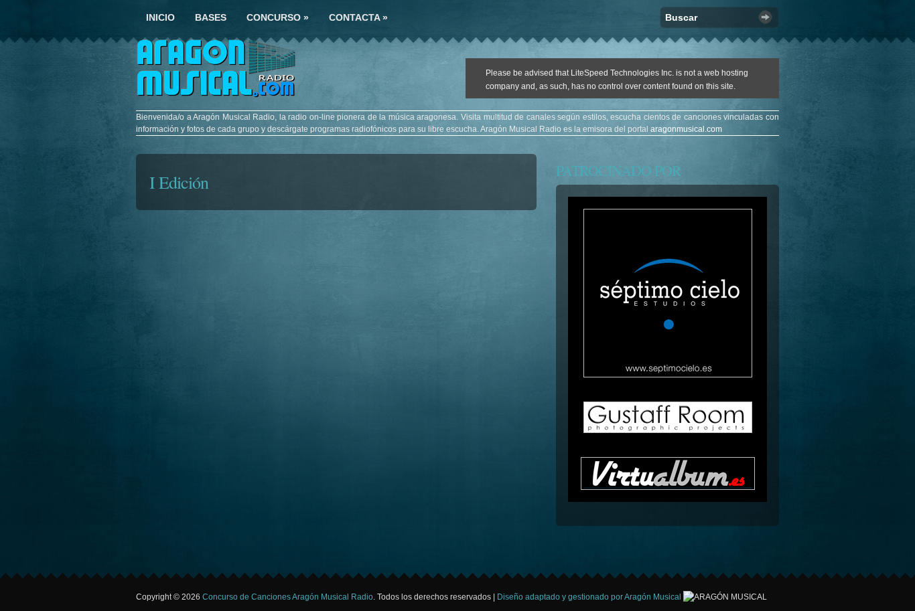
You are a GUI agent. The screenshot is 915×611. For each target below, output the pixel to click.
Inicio (160, 17)
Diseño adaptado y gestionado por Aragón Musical (590, 597)
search (765, 17)
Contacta (358, 17)
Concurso (278, 17)
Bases (210, 17)
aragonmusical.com (686, 129)
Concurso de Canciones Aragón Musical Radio (287, 597)
